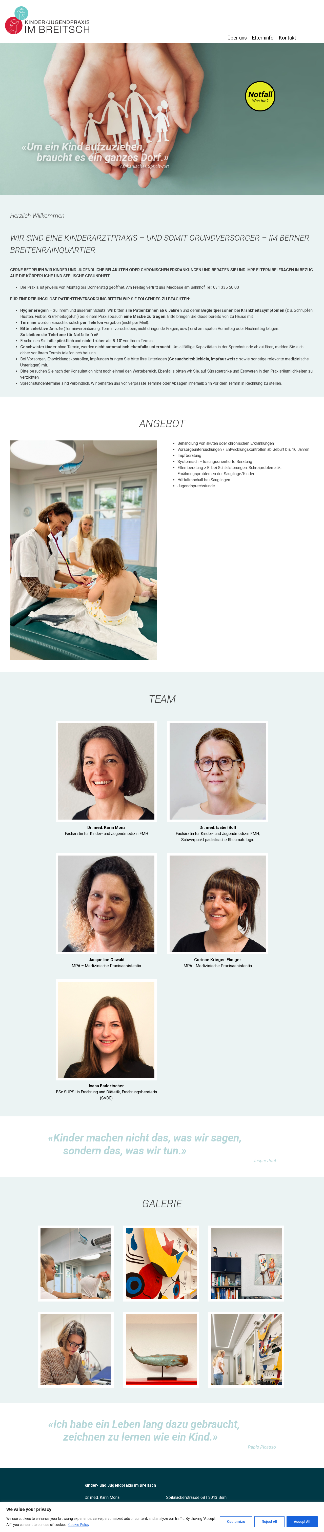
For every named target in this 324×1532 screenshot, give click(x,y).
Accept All (302, 1522)
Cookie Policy (78, 1525)
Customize (236, 1522)
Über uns (237, 38)
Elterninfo (263, 38)
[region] (162, 1517)
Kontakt (287, 38)
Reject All (269, 1522)
